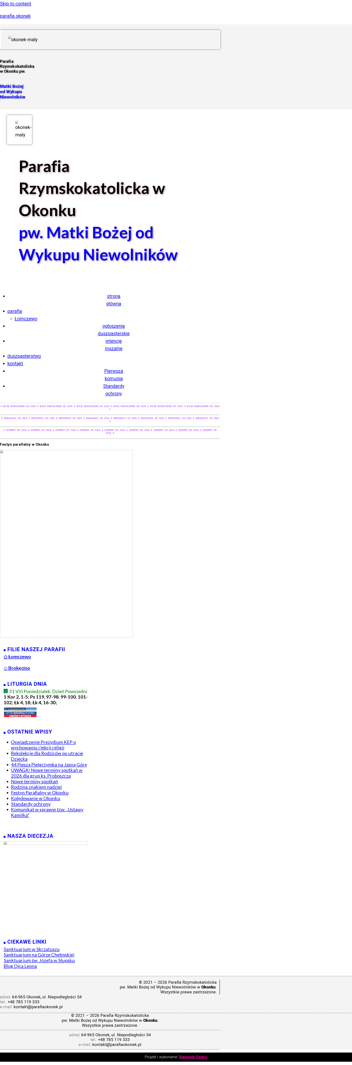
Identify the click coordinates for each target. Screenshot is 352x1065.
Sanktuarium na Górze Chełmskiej (39, 954)
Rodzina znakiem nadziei (36, 787)
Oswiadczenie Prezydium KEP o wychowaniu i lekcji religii (43, 744)
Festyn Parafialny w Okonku (40, 792)
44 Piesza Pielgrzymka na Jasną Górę (49, 764)
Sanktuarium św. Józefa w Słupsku (39, 960)
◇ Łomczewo (17, 656)
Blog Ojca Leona (20, 966)
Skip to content (15, 3)
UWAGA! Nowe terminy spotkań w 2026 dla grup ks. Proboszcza (46, 772)
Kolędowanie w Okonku (35, 798)
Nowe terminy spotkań (34, 781)
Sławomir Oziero (193, 1057)
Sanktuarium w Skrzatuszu (32, 949)
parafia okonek (15, 16)
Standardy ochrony (31, 804)
